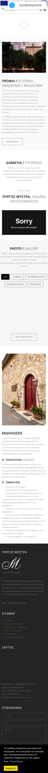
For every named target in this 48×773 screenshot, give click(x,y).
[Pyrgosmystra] (8, 10)
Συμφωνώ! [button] (11, 768)
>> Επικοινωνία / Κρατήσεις (14, 627)
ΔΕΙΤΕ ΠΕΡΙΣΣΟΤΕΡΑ (24, 337)
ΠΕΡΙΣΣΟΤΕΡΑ (12, 141)
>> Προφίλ (7, 620)
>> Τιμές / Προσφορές (12, 630)
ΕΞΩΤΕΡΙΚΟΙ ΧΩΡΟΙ (15, 284)
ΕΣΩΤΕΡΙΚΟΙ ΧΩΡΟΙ (36, 277)
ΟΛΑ (5, 277)
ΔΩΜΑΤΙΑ (17, 277)
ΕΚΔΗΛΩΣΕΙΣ (35, 284)
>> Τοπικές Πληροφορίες (13, 637)
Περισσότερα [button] (16, 761)
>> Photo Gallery (9, 634)
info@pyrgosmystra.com (20, 697)
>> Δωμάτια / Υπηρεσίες (13, 624)
